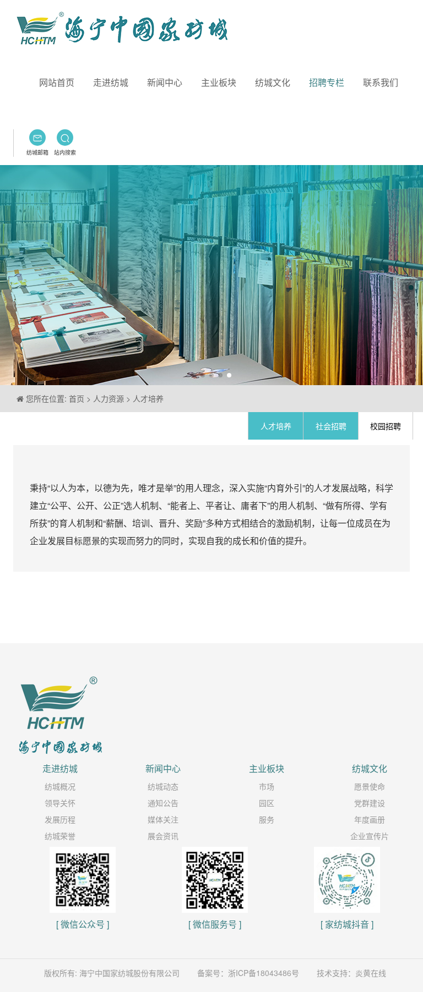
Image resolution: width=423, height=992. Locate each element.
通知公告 (163, 802)
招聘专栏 (326, 82)
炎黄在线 (370, 972)
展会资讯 (163, 835)
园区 (266, 802)
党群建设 (369, 802)
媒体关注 (163, 819)
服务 (266, 819)
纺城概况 (60, 786)
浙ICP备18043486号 (263, 972)
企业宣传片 (369, 835)
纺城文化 (272, 82)
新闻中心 (164, 82)
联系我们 (380, 82)
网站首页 (56, 82)
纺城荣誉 (60, 835)
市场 (266, 786)
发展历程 (60, 819)
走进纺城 (110, 82)
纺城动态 (163, 786)
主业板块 (218, 82)
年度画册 (369, 819)
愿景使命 (369, 786)
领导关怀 (60, 802)
